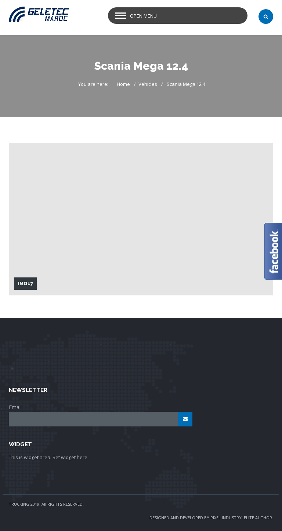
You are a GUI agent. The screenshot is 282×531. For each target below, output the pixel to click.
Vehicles (147, 84)
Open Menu (143, 15)
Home (123, 84)
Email (15, 407)
